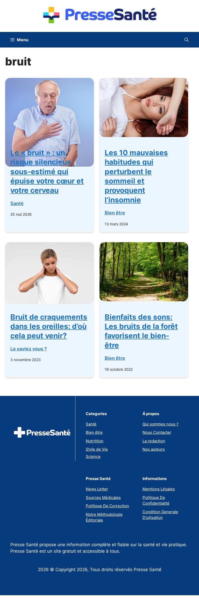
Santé (17, 203)
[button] (186, 40)
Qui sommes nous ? (161, 424)
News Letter (97, 488)
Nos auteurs (154, 449)
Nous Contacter (157, 432)
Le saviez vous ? (28, 348)
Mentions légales (159, 488)
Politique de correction (107, 505)
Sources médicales (103, 497)
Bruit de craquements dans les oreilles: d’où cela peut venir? (48, 326)
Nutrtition (94, 440)
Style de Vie (97, 449)
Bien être (115, 212)
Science (93, 456)
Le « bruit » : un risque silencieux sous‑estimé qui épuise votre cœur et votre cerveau (47, 171)
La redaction (154, 440)
